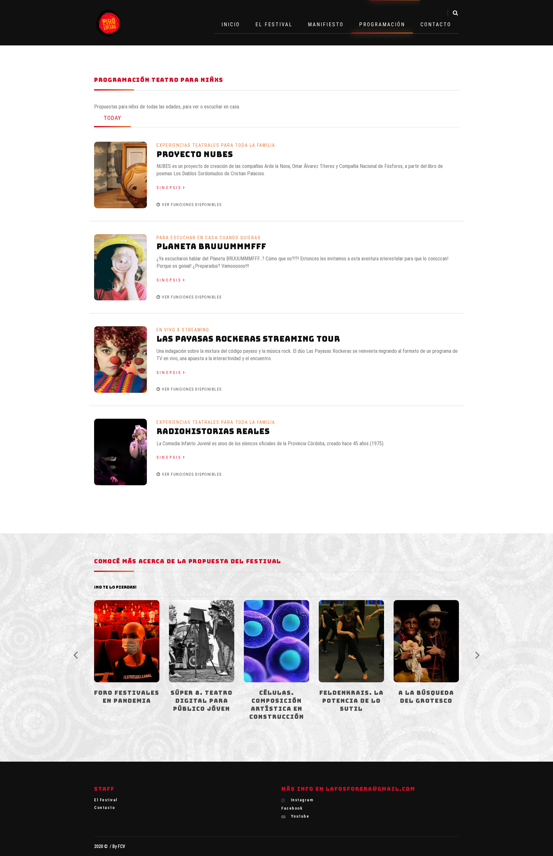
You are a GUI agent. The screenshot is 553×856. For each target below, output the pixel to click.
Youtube (299, 816)
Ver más (127, 639)
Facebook (291, 808)
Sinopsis (168, 188)
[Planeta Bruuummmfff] (120, 267)
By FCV (118, 846)
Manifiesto (326, 24)
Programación (382, 24)
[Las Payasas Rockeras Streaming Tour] (120, 359)
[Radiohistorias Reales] (120, 451)
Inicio (230, 24)
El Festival (274, 24)
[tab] (112, 119)
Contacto (436, 24)
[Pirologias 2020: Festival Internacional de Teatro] (108, 22)
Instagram (301, 799)
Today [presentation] (112, 118)
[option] (126, 661)
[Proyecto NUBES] (120, 174)
